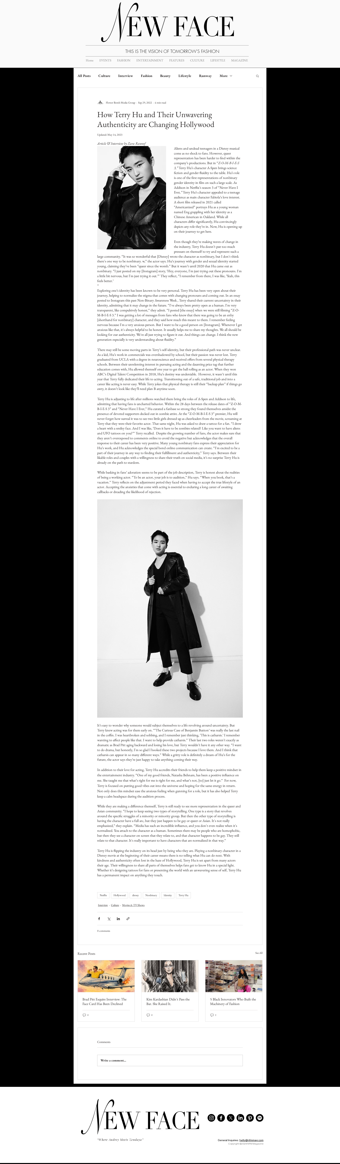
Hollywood (120, 895)
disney (135, 895)
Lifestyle (184, 75)
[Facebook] (221, 1118)
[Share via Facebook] (99, 919)
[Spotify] (259, 1118)
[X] (231, 1118)
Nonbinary (151, 895)
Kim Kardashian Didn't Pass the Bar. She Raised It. (168, 1001)
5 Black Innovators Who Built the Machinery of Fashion (233, 1001)
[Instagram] (211, 1118)
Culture (104, 75)
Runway (205, 75)
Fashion (146, 75)
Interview (125, 75)
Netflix (103, 895)
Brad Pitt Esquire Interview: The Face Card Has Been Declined (104, 1001)
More (224, 75)
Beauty (165, 75)
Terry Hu (183, 895)
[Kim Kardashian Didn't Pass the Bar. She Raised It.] (170, 976)
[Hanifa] (233, 976)
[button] (257, 75)
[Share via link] (128, 919)
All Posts (84, 75)
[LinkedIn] (240, 1118)
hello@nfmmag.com (251, 1140)
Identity (168, 895)
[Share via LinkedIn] (118, 919)
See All (258, 953)
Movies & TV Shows (133, 905)
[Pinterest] (250, 1118)
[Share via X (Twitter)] (109, 919)
